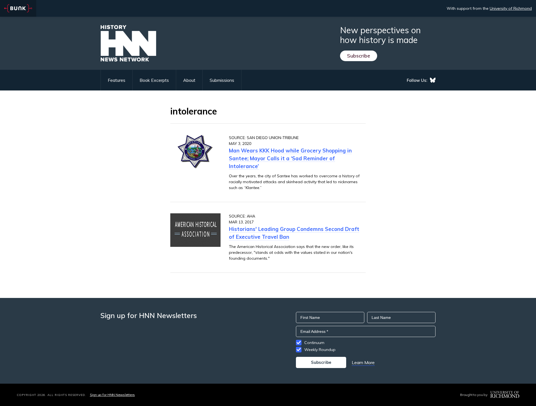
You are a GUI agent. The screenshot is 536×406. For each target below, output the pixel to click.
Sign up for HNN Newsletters (112, 395)
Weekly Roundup (320, 349)
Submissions (222, 80)
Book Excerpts (154, 80)
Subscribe (358, 55)
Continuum (314, 342)
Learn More (363, 362)
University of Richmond (511, 8)
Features (116, 80)
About (189, 80)
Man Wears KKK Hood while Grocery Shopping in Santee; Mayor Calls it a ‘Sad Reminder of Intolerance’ (290, 158)
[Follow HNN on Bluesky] (433, 80)
